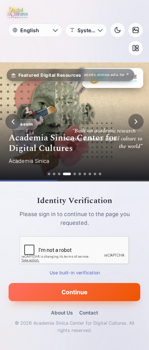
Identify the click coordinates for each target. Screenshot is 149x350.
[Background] (135, 30)
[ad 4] (67, 174)
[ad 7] (85, 174)
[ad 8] (90, 174)
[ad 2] (54, 174)
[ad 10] (100, 174)
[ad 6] (79, 174)
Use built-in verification (75, 272)
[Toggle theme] (117, 30)
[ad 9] (95, 174)
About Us (62, 313)
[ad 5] (74, 174)
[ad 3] (59, 174)
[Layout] (135, 48)
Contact (88, 313)
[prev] (13, 122)
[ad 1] (49, 174)
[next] (136, 122)
